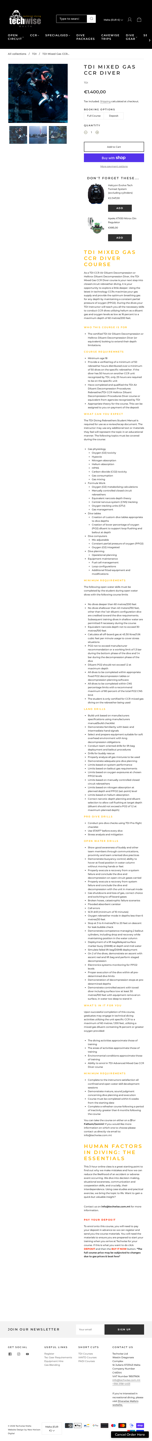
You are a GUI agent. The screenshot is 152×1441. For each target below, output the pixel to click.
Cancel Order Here (130, 1434)
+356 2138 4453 (121, 1383)
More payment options (114, 166)
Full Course (94, 115)
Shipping (105, 101)
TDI (34, 53)
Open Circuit (15, 37)
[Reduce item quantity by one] (85, 132)
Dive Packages (85, 37)
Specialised (56, 35)
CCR (33, 35)
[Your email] (90, 1329)
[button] (14, 94)
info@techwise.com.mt (126, 1380)
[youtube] (27, 1354)
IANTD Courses (87, 1357)
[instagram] (18, 1354)
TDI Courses (85, 1353)
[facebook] (10, 1354)
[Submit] (91, 18)
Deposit (113, 115)
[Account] (129, 19)
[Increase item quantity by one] (97, 132)
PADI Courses (86, 1361)
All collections (17, 53)
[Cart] (139, 20)
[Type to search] (71, 19)
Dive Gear (130, 37)
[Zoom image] (38, 94)
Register (49, 1353)
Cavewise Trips (110, 37)
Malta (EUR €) (112, 19)
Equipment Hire (53, 1361)
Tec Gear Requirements (58, 1357)
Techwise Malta (23, 1426)
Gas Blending (52, 1364)
